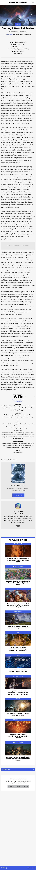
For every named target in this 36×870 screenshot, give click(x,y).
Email (17, 526)
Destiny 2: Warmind (18, 486)
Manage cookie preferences (18, 786)
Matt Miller (9, 34)
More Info (18, 495)
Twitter (19, 526)
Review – (18, 714)
